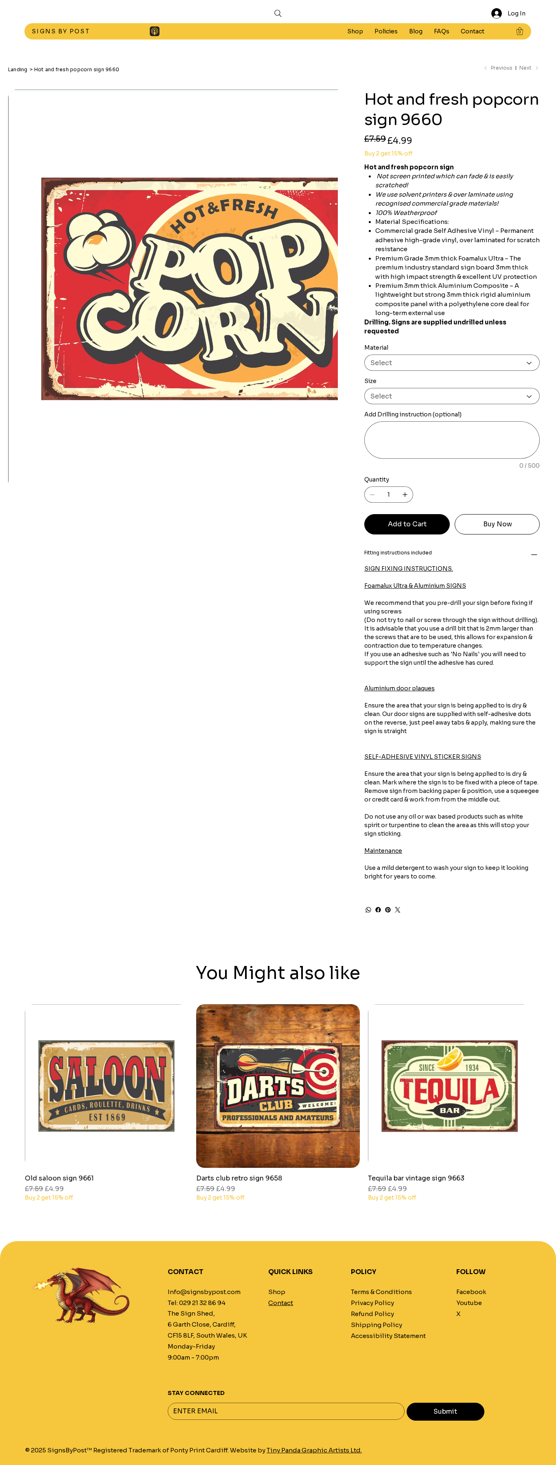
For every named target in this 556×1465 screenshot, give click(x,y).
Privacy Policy (372, 1303)
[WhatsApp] (368, 910)
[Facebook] (378, 910)
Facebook (471, 1292)
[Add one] (405, 494)
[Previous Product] (13, 1086)
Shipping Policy (376, 1325)
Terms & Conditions (381, 1292)
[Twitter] (398, 910)
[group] (278, 1107)
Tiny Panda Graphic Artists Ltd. (314, 1450)
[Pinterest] (388, 910)
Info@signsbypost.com (204, 1292)
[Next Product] (543, 1086)
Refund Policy (372, 1314)
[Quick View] (106, 1085)
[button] (386, 31)
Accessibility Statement (388, 1336)
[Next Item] (326, 254)
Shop (276, 1292)
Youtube (469, 1303)
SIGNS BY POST (62, 31)
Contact (280, 1303)
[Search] (278, 13)
